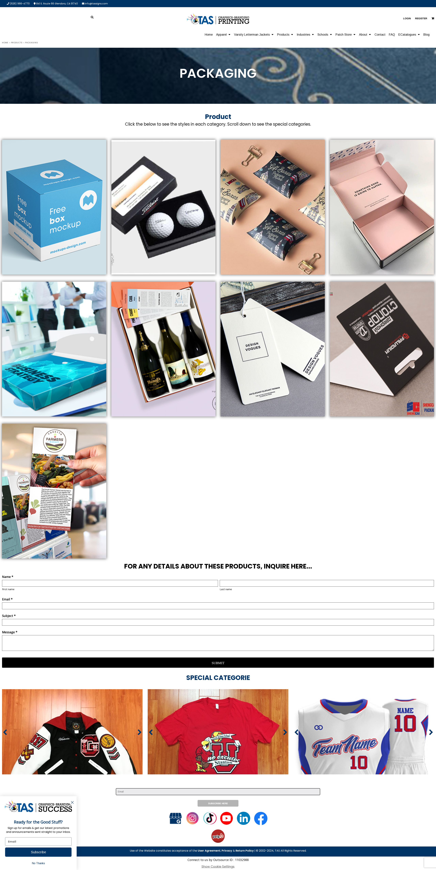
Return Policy (245, 851)
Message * (9, 632)
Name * (7, 577)
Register (421, 18)
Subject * (9, 616)
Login (407, 18)
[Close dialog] (72, 802)
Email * (7, 599)
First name (8, 589)
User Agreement (209, 851)
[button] (223, 34)
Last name (226, 589)
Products (17, 42)
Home (5, 42)
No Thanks (38, 863)
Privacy (227, 851)
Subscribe (38, 852)
